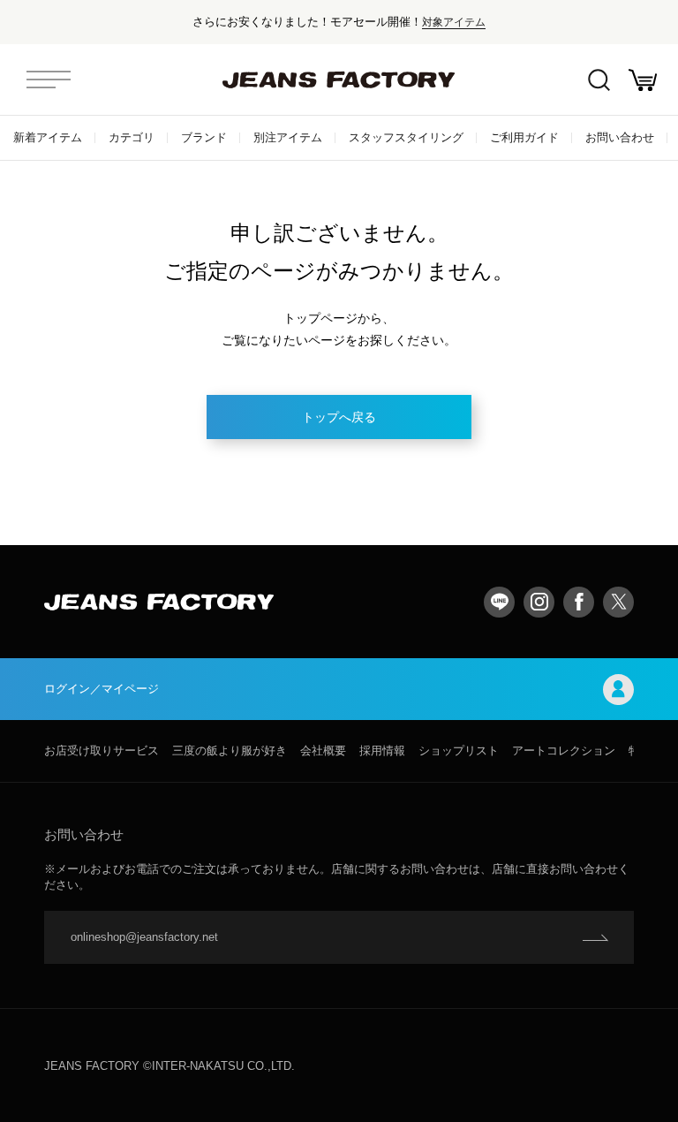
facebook (578, 602)
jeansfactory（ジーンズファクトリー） (339, 79)
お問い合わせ (619, 137)
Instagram (539, 602)
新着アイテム (47, 137)
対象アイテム (454, 21)
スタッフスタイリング (406, 137)
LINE (499, 602)
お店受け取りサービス (101, 750)
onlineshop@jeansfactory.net (144, 937)
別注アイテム (287, 137)
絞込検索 (598, 79)
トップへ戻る (339, 417)
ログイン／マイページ (101, 688)
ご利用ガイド (524, 137)
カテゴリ (131, 137)
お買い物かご (643, 79)
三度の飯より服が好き (229, 750)
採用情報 (382, 750)
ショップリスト (458, 750)
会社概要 (323, 750)
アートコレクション (563, 750)
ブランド (204, 137)
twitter (618, 602)
